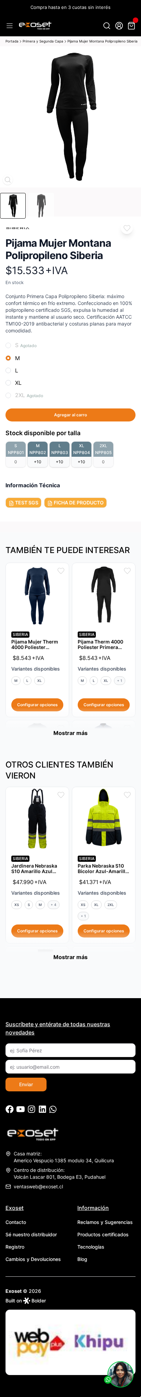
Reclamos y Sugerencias (105, 1222)
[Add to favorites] (127, 228)
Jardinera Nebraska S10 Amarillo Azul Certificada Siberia (34, 871)
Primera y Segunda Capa (43, 41)
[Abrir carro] (131, 26)
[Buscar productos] (107, 26)
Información (93, 1207)
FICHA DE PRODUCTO (78, 502)
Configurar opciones (37, 704)
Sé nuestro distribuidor (31, 1234)
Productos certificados (103, 1234)
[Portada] (35, 25)
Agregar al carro (70, 414)
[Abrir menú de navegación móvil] (9, 26)
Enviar (26, 1084)
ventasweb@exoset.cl (38, 1186)
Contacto (15, 1222)
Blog (82, 1259)
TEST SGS (26, 502)
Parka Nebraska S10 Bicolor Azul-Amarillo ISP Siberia (103, 871)
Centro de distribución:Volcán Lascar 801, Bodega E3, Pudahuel (59, 1173)
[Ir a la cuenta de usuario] (119, 26)
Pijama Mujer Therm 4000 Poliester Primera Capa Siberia (35, 647)
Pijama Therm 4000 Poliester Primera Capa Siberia (100, 647)
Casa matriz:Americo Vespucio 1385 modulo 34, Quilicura (64, 1157)
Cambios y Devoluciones (33, 1259)
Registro (14, 1247)
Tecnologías (90, 1247)
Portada (11, 41)
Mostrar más (70, 733)
